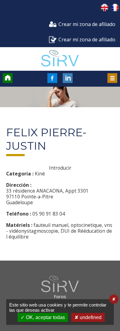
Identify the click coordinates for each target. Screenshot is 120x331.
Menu (112, 78)
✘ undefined (88, 317)
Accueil (8, 78)
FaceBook (52, 78)
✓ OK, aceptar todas (43, 317)
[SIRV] (60, 59)
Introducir (60, 168)
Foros (60, 296)
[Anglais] (104, 8)
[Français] (115, 8)
